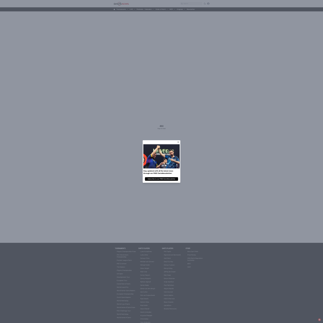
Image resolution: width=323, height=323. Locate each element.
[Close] (178, 142)
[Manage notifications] (319, 319)
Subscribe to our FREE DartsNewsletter (161, 179)
